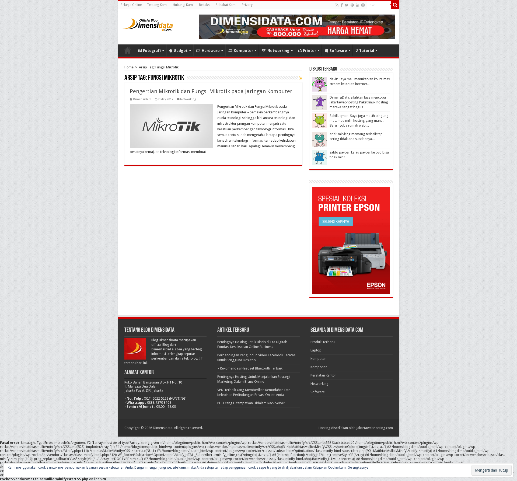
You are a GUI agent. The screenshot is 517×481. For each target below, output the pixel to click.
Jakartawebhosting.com (374, 428)
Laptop (316, 350)
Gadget (181, 50)
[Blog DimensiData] (147, 23)
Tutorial (366, 50)
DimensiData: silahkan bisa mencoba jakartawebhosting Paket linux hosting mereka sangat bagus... (359, 102)
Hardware (211, 50)
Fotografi (152, 50)
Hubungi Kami (183, 5)
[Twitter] (346, 5)
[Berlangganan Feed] (300, 78)
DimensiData (142, 99)
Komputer (243, 50)
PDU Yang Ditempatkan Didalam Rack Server (251, 403)
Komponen (318, 367)
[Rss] (337, 5)
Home (128, 50)
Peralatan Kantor (323, 375)
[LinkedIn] (357, 5)
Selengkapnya (358, 467)
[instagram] (363, 5)
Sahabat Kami (226, 5)
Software (338, 50)
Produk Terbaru (322, 342)
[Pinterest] (352, 5)
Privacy (247, 5)
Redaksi (204, 5)
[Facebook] (341, 5)
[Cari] (395, 5)
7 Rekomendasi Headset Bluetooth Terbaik (249, 368)
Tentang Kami (157, 5)
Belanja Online (131, 5)
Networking (278, 50)
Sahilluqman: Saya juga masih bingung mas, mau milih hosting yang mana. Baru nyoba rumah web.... (359, 120)
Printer (309, 50)
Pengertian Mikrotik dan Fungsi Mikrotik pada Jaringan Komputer (211, 91)
